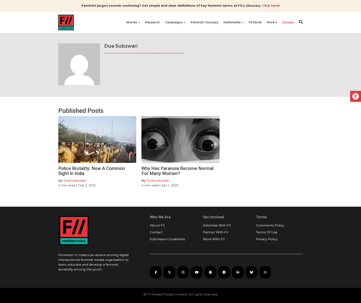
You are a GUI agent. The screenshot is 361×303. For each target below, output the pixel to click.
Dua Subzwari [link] (74, 180)
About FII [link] (157, 225)
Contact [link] (156, 232)
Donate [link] (288, 22)
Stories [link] (132, 22)
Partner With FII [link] (215, 232)
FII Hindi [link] (255, 22)
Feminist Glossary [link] (204, 22)
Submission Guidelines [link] (167, 239)
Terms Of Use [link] (266, 232)
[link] (355, 96)
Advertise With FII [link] (217, 225)
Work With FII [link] (214, 239)
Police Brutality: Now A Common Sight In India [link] (91, 171)
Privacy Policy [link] (266, 239)
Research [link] (152, 22)
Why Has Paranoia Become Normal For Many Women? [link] (177, 171)
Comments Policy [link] (270, 225)
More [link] (271, 22)
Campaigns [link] (174, 22)
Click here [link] (270, 6)
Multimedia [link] (233, 22)
